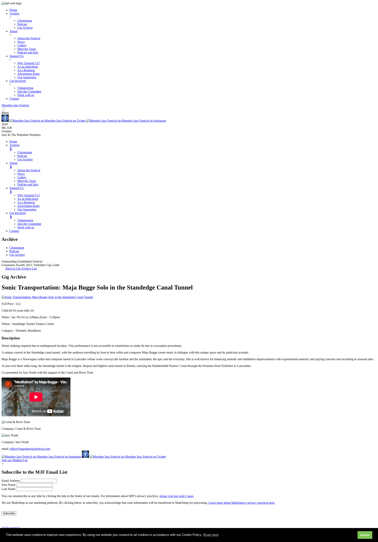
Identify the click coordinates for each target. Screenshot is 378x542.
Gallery (22, 45)
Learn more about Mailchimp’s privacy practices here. (241, 502)
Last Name (9, 489)
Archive (14, 13)
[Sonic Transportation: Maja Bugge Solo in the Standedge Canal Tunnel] (47, 297)
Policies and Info (27, 52)
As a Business (26, 70)
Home (13, 10)
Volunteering (25, 88)
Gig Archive (25, 27)
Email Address (11, 480)
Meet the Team (26, 49)
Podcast (22, 24)
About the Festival (28, 38)
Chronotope (24, 20)
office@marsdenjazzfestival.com (30, 448)
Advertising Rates (28, 73)
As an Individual (27, 66)
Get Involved (17, 81)
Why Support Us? (28, 63)
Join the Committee (29, 91)
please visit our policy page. (176, 496)
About (13, 31)
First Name (9, 484)
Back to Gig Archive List (21, 268)
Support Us (16, 56)
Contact (14, 98)
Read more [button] (211, 534)
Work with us (25, 95)
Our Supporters (26, 77)
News (21, 42)
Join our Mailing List (15, 460)
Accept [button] (365, 534)
